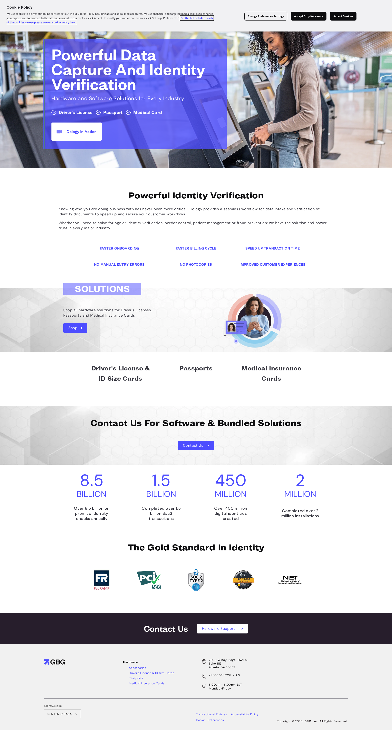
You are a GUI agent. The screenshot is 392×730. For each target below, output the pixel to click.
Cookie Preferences (210, 720)
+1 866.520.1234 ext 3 (224, 675)
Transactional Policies (211, 714)
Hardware (130, 662)
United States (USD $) (59, 714)
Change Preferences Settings (266, 16)
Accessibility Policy (244, 714)
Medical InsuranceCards (271, 373)
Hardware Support (219, 628)
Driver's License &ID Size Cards (120, 373)
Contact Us (194, 445)
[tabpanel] (196, 92)
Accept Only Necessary (308, 16)
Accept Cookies (343, 16)
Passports (196, 368)
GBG (307, 721)
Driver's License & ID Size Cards (151, 673)
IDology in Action (81, 131)
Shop (73, 327)
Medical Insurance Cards (147, 683)
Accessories (137, 668)
